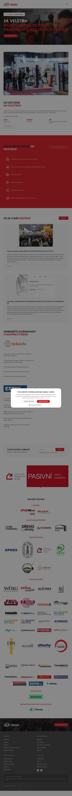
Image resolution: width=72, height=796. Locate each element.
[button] (36, 405)
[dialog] (36, 398)
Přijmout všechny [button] (43, 401)
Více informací (47, 397)
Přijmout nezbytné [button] (29, 401)
